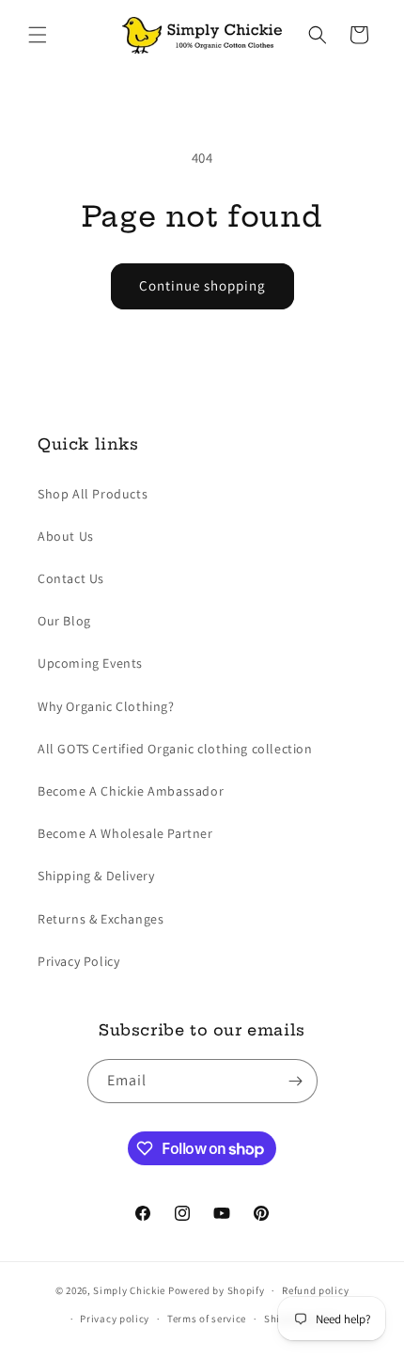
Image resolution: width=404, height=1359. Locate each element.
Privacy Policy (78, 961)
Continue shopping (202, 285)
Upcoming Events (90, 663)
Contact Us (71, 578)
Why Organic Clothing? (106, 706)
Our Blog (64, 620)
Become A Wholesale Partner (125, 833)
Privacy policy (114, 1318)
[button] (37, 34)
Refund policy (315, 1290)
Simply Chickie (129, 1290)
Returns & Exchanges (100, 918)
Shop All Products (93, 493)
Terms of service (206, 1318)
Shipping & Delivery (96, 875)
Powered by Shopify (216, 1290)
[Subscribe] (296, 1081)
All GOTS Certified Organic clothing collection (175, 748)
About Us (66, 536)
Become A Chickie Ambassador (131, 790)
